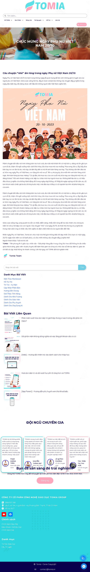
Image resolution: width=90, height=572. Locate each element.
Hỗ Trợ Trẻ (8, 282)
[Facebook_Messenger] (84, 566)
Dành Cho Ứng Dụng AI (13, 305)
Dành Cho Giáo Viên (12, 300)
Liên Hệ (57, 20)
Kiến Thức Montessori (12, 279)
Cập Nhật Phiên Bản (12, 288)
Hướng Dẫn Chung (11, 291)
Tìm (82, 267)
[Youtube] (4, 514)
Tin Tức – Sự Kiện (10, 285)
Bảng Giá (29, 20)
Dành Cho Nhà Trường (13, 297)
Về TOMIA (7, 20)
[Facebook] (10, 514)
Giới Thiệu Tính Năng (12, 294)
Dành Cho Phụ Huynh (12, 302)
